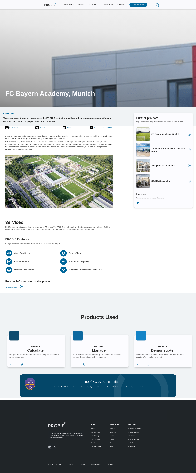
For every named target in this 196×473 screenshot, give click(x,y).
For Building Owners (134, 432)
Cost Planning (95, 436)
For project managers (134, 439)
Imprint (83, 464)
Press (111, 443)
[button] (68, 4)
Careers (112, 436)
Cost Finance (95, 443)
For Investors (131, 446)
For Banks (131, 443)
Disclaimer (110, 464)
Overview (93, 428)
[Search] (157, 4)
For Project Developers (134, 428)
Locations (113, 432)
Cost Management (96, 446)
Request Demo (138, 5)
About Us (112, 428)
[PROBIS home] (57, 425)
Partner (112, 446)
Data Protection (95, 464)
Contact (112, 439)
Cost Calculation (95, 432)
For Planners (131, 436)
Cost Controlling (95, 439)
